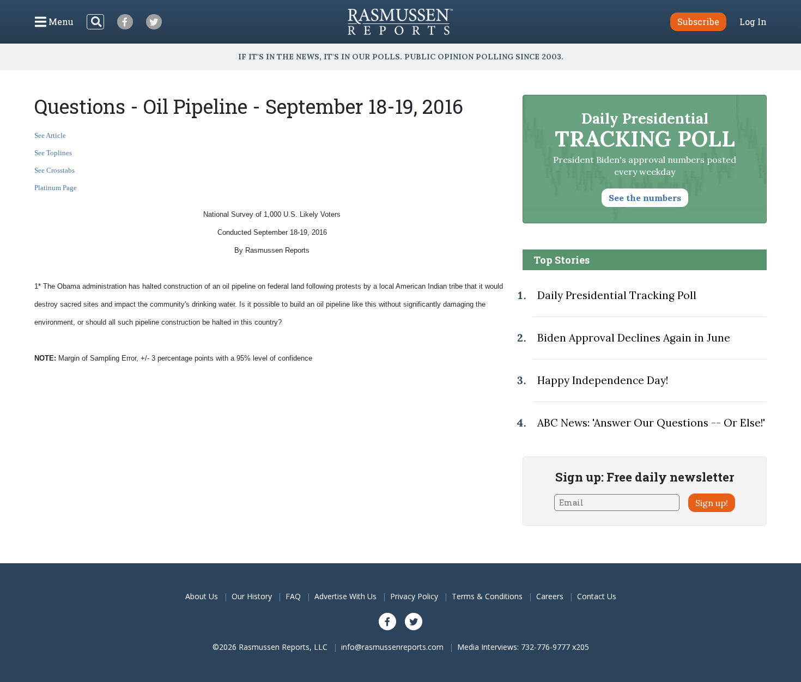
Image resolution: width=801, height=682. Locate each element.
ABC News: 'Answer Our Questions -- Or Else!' (651, 422)
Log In (753, 21)
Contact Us (596, 596)
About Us (201, 596)
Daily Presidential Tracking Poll (616, 295)
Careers (549, 596)
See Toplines (53, 153)
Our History (252, 596)
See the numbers (645, 197)
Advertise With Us (345, 596)
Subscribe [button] (698, 21)
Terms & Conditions (487, 596)
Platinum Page (55, 188)
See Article (50, 135)
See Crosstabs (54, 170)
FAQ (293, 596)
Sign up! (711, 502)
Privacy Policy (414, 596)
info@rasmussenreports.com (392, 647)
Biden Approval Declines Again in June (633, 337)
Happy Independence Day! (602, 380)
